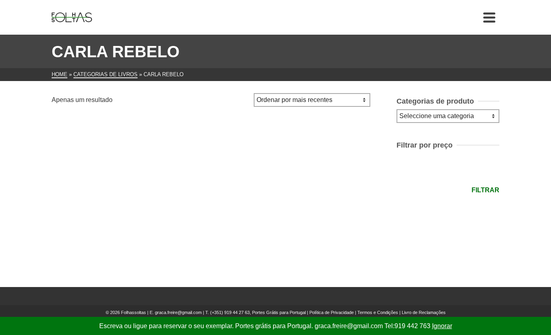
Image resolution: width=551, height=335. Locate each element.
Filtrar (485, 190)
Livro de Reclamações (424, 312)
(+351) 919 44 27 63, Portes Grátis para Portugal (258, 312)
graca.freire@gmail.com (178, 312)
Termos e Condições (377, 312)
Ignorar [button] (442, 326)
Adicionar (102, 238)
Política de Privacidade (331, 312)
